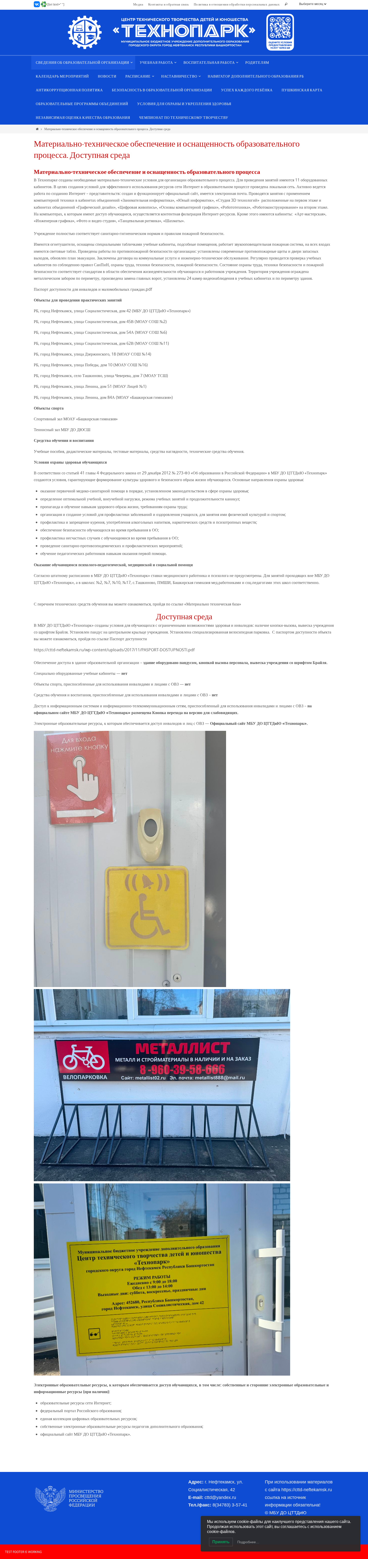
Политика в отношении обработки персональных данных (237, 4)
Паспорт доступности (128, 639)
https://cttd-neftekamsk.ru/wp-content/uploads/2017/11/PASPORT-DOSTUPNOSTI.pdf (114, 650)
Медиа (138, 4)
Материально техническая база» (213, 604)
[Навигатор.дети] (44, 4)
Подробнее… (248, 1542)
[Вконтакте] (37, 4)
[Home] (37, 129)
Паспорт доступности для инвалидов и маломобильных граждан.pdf (93, 289)
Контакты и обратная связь (168, 4)
